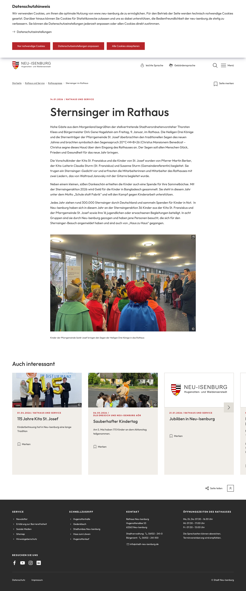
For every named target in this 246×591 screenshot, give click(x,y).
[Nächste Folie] (229, 407)
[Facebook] (14, 563)
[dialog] (123, 29)
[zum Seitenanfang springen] (230, 488)
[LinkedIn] (38, 563)
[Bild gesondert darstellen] (123, 282)
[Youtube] (22, 563)
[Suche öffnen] (215, 65)
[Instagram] (30, 563)
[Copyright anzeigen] (193, 329)
